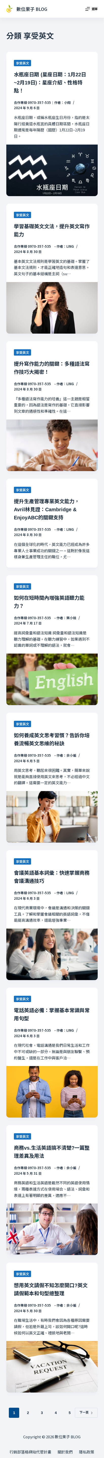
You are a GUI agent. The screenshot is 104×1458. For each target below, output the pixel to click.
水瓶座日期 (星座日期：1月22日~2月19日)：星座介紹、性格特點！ (50, 83)
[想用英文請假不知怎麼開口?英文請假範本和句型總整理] (52, 1367)
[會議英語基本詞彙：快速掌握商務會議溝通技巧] (52, 954)
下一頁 (84, 1412)
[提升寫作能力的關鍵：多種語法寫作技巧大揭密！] (52, 445)
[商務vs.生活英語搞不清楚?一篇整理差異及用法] (52, 1229)
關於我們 (65, 1451)
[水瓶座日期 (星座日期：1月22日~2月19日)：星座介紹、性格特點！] (52, 170)
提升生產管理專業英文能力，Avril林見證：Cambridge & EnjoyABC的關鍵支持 (47, 509)
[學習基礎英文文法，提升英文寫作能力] (52, 308)
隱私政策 (86, 1451)
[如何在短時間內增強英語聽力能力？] (52, 679)
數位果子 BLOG (31, 9)
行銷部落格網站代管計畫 (30, 1451)
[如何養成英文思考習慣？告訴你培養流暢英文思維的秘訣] (52, 817)
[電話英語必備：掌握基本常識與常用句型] (52, 1092)
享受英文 (22, 63)
